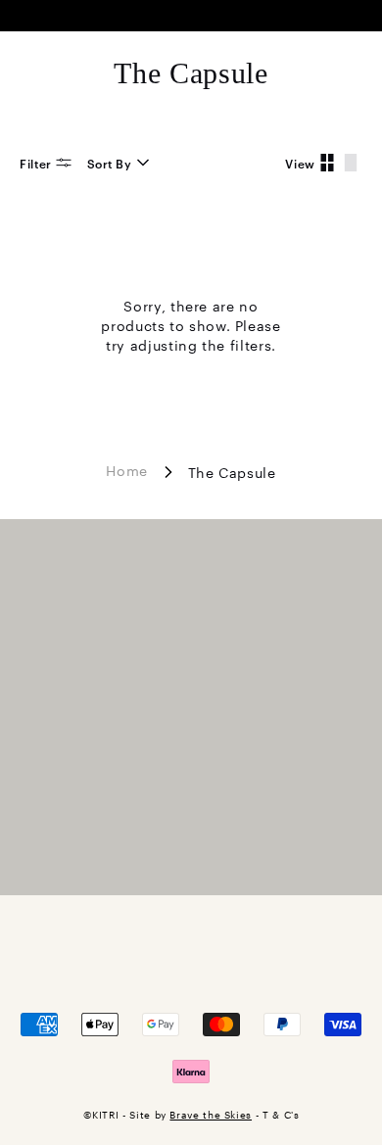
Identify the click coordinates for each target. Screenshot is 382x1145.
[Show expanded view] (350, 162)
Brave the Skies (210, 1114)
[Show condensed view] (327, 162)
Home (127, 469)
